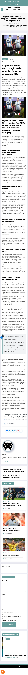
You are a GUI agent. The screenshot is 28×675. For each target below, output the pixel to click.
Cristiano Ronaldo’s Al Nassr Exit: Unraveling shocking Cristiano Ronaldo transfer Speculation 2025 (13, 476)
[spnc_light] (26, 9)
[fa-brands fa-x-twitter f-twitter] (12, 4)
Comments (4, 580)
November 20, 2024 (9, 351)
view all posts (5, 461)
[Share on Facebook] (7, 431)
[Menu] (2, 9)
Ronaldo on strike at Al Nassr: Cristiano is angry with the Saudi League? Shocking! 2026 (12, 555)
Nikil (12, 59)
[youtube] (17, 4)
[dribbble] (14, 4)
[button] (20, 430)
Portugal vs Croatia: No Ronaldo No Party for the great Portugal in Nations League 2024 (14, 470)
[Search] (24, 10)
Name (3, 594)
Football (4, 59)
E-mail (3, 602)
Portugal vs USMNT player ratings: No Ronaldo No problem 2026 (13, 504)
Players (15, 638)
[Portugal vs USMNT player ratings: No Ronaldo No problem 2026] (14, 493)
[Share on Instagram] (15, 431)
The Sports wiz (14, 8)
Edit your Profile (22, 457)
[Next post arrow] (24, 476)
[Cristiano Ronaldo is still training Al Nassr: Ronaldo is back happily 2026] (14, 519)
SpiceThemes (21, 668)
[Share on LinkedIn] (12, 431)
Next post (5, 473)
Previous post (6, 467)
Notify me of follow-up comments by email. (11, 616)
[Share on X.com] (9, 431)
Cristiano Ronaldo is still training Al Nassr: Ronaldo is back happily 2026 (11, 529)
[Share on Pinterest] (18, 431)
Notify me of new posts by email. (9, 620)
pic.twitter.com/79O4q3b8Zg (11, 347)
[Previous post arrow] (24, 470)
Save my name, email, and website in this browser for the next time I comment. (13, 611)
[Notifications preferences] (3, 672)
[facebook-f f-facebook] (10, 4)
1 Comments (17, 61)
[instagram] (15, 4)
